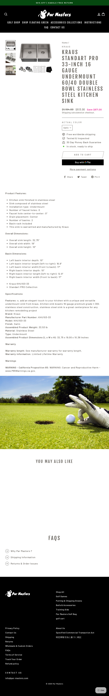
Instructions (93, 22)
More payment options (83, 169)
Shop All (60, 592)
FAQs (7, 650)
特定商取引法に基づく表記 (68, 637)
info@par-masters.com (16, 678)
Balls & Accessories (66, 605)
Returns (9, 641)
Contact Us (58, 27)
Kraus (66, 47)
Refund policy (12, 663)
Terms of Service (13, 655)
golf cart (60, 618)
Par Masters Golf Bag (66, 614)
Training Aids (62, 609)
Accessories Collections (66, 22)
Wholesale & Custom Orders (19, 646)
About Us (60, 628)
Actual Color (72, 122)
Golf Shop (13, 22)
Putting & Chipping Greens (69, 601)
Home (65, 42)
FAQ (46, 27)
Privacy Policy (12, 628)
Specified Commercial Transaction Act (75, 632)
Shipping (66, 112)
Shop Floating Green (35, 22)
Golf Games (61, 596)
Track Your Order (13, 659)
